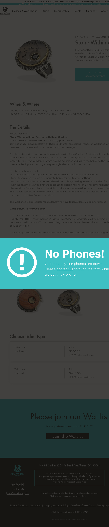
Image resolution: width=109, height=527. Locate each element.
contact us (65, 269)
